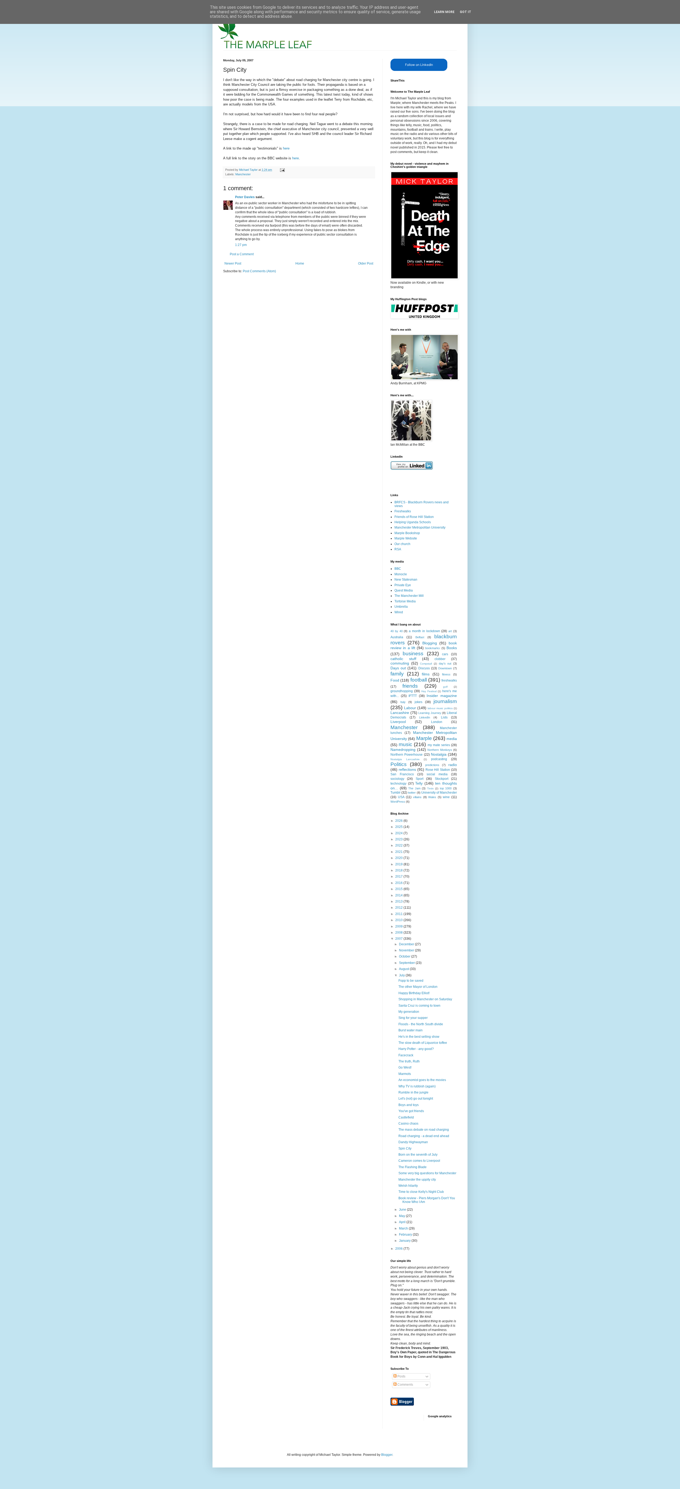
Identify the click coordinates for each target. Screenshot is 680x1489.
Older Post (365, 263)
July (402, 975)
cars (445, 654)
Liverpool (398, 722)
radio (452, 765)
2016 (399, 883)
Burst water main (410, 1030)
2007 (399, 939)
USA (401, 797)
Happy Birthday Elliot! (414, 993)
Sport (419, 779)
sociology (397, 779)
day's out (445, 663)
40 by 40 (396, 631)
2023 (399, 839)
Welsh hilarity (408, 1186)
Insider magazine (442, 696)
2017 (399, 876)
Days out (398, 668)
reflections (407, 769)
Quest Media (403, 590)
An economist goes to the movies (422, 1080)
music (405, 744)
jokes (418, 702)
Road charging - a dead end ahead (423, 1136)
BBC (397, 569)
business (413, 653)
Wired (398, 612)
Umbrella (401, 607)
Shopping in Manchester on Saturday (425, 999)
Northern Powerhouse (406, 754)
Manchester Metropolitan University (419, 527)
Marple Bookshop (407, 533)
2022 (399, 845)
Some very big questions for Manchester (427, 1173)
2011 (399, 914)
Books (452, 648)
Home (299, 263)
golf (445, 686)
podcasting (439, 759)
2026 (399, 821)
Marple (424, 738)
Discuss (424, 668)
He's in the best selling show (418, 1037)
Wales (432, 797)
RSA (397, 549)
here (286, 148)
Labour (410, 708)
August (404, 969)
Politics (398, 764)
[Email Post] (282, 169)
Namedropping (402, 749)
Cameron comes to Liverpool (419, 1161)
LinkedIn (424, 717)
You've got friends (411, 1111)
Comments (405, 1384)
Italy (403, 702)
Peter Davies (245, 197)
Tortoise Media (405, 601)
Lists (444, 717)
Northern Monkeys (439, 749)
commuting (399, 663)
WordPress (397, 801)
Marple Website (405, 538)
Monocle (400, 574)
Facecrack (405, 1055)
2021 (399, 852)
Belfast (419, 637)
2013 (399, 901)
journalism (445, 701)
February (406, 1234)
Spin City (404, 1148)
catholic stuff (403, 659)
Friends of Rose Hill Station (414, 517)
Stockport (441, 779)
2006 (399, 1248)
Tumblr (395, 792)
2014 (399, 895)
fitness (446, 674)
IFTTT (413, 696)
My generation (408, 1012)
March (404, 1228)
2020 (399, 858)
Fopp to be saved (410, 980)
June (403, 1209)
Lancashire (399, 713)
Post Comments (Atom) (259, 271)
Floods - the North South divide (420, 1024)
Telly (419, 783)
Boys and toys (408, 1105)
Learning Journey (429, 712)
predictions (432, 765)
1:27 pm (241, 245)
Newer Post (232, 263)
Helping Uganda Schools (412, 522)
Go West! (404, 1067)
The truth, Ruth (409, 1061)
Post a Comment (242, 254)
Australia (396, 637)
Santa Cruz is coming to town (419, 1005)
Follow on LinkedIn (419, 65)
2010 (399, 920)
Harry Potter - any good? (416, 1049)
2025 (399, 827)
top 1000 (446, 788)
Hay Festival (429, 691)
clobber (440, 659)
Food (394, 680)
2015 (399, 889)
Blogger (386, 1455)
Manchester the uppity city (417, 1179)
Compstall (426, 663)
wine (446, 797)
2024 (399, 833)
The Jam (414, 788)
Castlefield (406, 1117)
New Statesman (405, 579)
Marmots (404, 1074)
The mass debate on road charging (423, 1129)
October (405, 956)
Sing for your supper (413, 1018)
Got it (465, 12)
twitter (412, 792)
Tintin (430, 788)
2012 (399, 907)
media (452, 739)
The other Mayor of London (417, 987)
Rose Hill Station (438, 770)
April (402, 1222)
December (407, 944)
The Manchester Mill (409, 596)
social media (437, 774)
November (407, 950)
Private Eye (402, 585)
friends (410, 686)
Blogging (429, 643)
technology (398, 783)
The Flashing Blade (412, 1167)
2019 (399, 864)
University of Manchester (439, 792)
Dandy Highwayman (413, 1142)
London (436, 722)
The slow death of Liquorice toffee (422, 1043)
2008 (399, 932)
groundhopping (401, 691)
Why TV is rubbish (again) (417, 1086)
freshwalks (449, 680)
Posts (401, 1376)
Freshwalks (402, 511)
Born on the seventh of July (417, 1154)
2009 (399, 926)
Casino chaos (408, 1123)
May (402, 1216)
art (450, 631)
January (405, 1241)
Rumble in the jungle (413, 1092)
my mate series (439, 745)
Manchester (243, 174)
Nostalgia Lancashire (405, 759)
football (418, 680)
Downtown (445, 668)
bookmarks (432, 648)
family (397, 674)
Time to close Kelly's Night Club (421, 1192)
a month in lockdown (424, 631)
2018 (399, 870)
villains (417, 797)
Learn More (444, 12)
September (407, 963)
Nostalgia (439, 754)
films (426, 674)
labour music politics (440, 708)
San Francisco (402, 774)
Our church (402, 544)
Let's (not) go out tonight (415, 1098)
